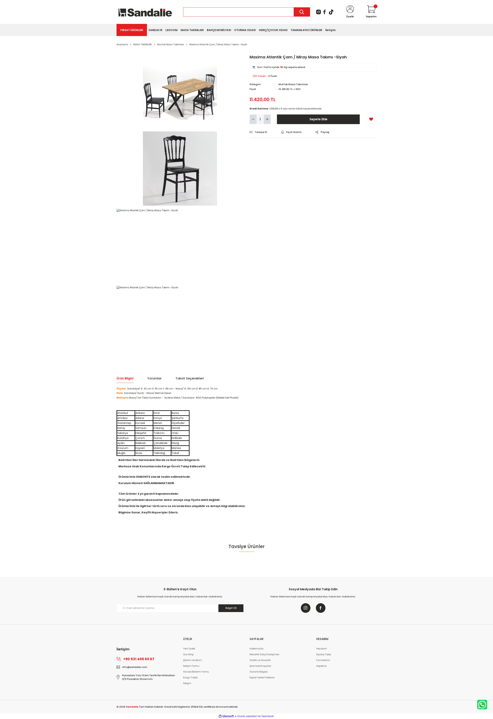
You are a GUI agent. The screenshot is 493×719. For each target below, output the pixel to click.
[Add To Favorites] (371, 119)
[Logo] (145, 11)
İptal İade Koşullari (260, 666)
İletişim (187, 683)
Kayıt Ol (231, 608)
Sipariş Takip (323, 654)
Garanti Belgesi (259, 671)
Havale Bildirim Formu (196, 671)
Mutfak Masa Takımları (293, 84)
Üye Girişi (188, 654)
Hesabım (321, 648)
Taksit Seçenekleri (189, 378)
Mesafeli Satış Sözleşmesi (264, 654)
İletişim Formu (191, 666)
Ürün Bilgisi (125, 378)
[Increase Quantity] (267, 119)
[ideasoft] (226, 716)
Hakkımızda (256, 648)
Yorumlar (154, 378)
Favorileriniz (323, 660)
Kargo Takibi (190, 677)
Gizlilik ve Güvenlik (260, 660)
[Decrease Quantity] (253, 119)
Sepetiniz (321, 666)
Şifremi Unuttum (192, 660)
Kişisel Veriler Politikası (262, 677)
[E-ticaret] (246, 716)
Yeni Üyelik (189, 648)
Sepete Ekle (318, 119)
